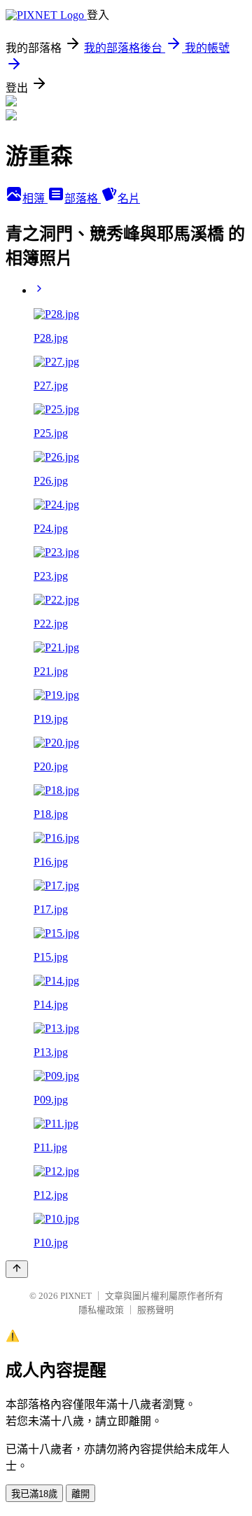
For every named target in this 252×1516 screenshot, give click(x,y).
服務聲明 (155, 1310)
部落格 (82, 198)
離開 (80, 1494)
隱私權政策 (101, 1310)
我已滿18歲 (34, 1494)
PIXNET (76, 1296)
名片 (129, 198)
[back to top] (17, 1269)
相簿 (35, 198)
